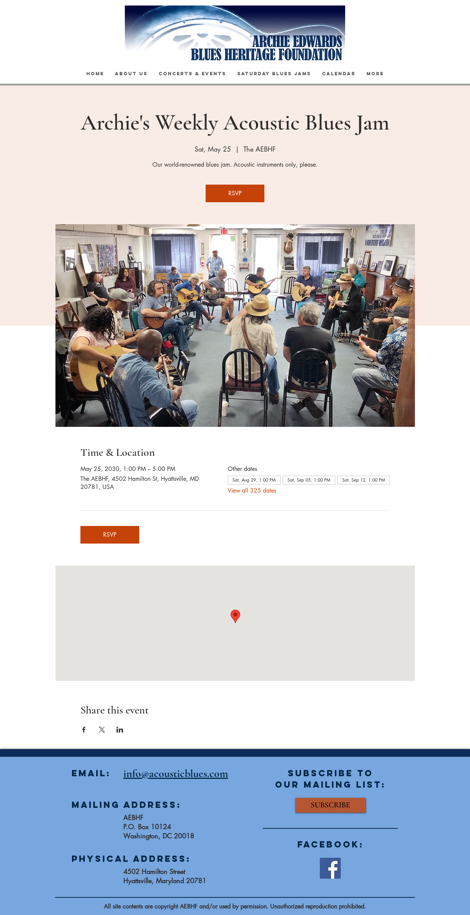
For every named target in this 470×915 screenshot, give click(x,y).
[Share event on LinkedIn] (119, 730)
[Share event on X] (101, 730)
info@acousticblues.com (175, 773)
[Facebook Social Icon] (330, 868)
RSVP (235, 193)
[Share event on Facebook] (83, 730)
